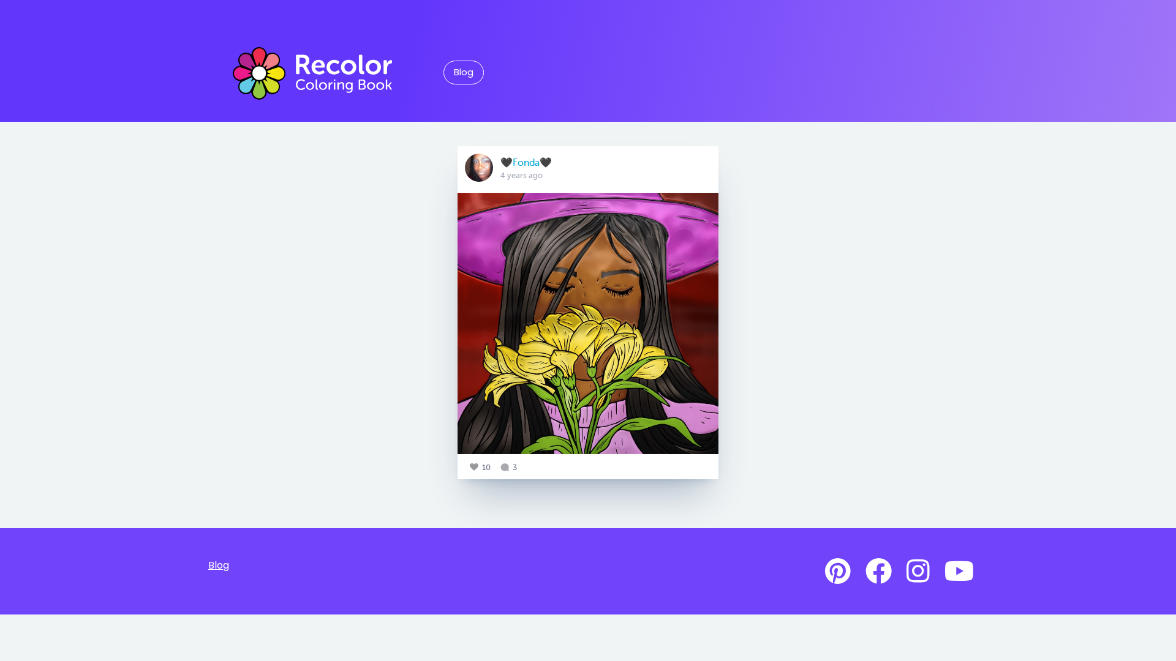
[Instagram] (918, 571)
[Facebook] (878, 571)
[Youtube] (959, 571)
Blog (463, 72)
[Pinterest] (838, 571)
